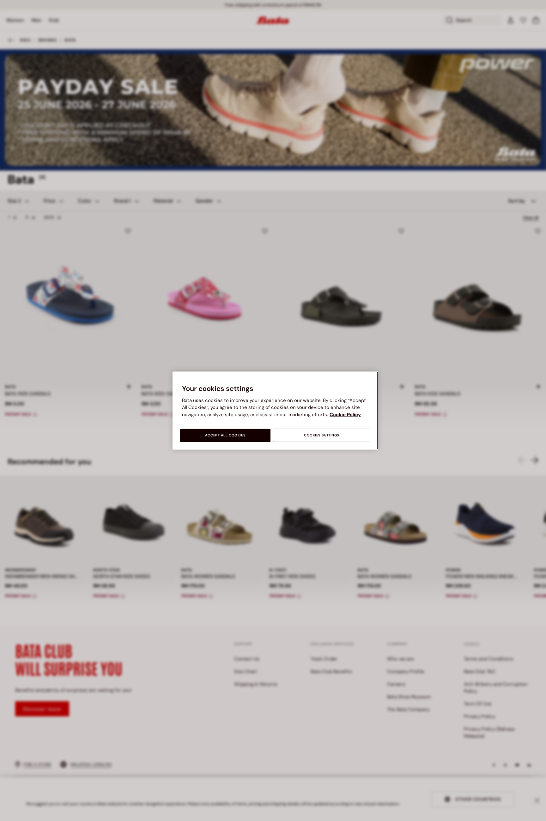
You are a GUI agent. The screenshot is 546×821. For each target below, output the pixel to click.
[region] (275, 410)
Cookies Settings (321, 435)
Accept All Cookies (225, 435)
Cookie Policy (345, 414)
